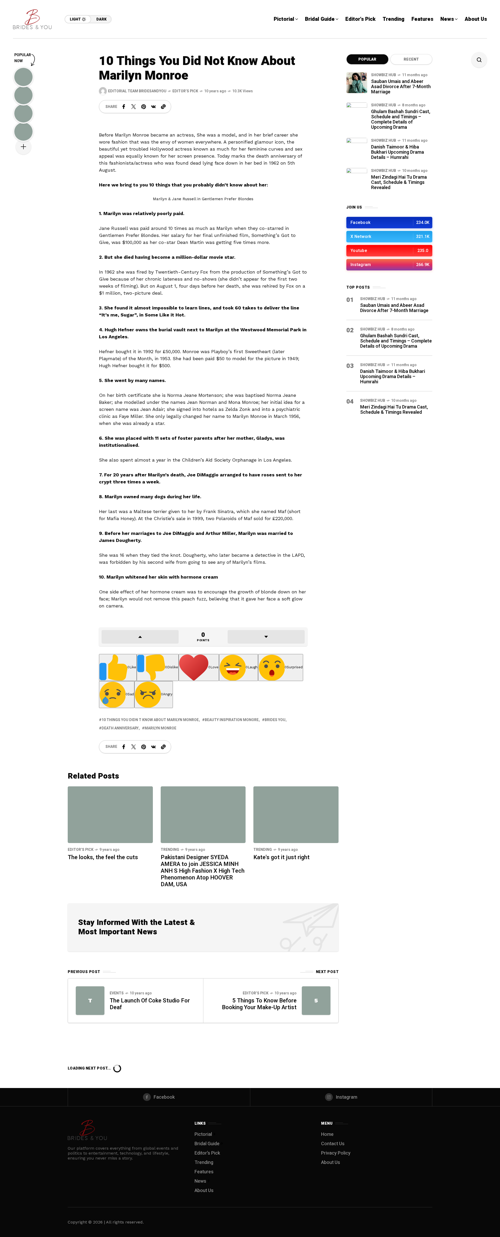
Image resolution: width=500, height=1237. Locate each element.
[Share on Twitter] (134, 107)
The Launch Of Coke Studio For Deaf (150, 1004)
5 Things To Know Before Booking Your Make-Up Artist (259, 1004)
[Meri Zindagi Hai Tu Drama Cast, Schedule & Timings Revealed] (356, 178)
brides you (275, 720)
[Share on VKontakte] (153, 107)
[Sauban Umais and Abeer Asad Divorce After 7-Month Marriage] (356, 82)
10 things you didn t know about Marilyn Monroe (150, 720)
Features (204, 1171)
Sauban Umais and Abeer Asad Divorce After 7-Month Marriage (401, 86)
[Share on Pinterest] (143, 107)
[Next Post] (316, 1000)
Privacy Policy (336, 1153)
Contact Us (333, 1143)
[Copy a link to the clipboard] (163, 107)
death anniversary (120, 728)
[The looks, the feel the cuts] (110, 814)
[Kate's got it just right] (296, 814)
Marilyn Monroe (160, 728)
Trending (170, 849)
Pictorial (203, 1134)
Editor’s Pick (185, 91)
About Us (204, 1190)
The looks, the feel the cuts (103, 857)
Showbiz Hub (383, 75)
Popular (367, 59)
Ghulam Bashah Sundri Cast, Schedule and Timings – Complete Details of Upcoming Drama (400, 119)
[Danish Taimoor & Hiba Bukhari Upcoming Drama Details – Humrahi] (356, 148)
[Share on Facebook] (124, 107)
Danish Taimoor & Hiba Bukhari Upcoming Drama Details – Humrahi (397, 152)
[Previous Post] (90, 1000)
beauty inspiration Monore (232, 720)
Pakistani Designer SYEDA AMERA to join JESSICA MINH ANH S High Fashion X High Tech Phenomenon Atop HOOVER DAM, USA (203, 871)
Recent (411, 59)
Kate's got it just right (281, 857)
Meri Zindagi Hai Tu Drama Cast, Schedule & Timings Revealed (399, 182)
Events (117, 993)
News (200, 1181)
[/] (389, 222)
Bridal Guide (207, 1143)
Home (327, 1134)
